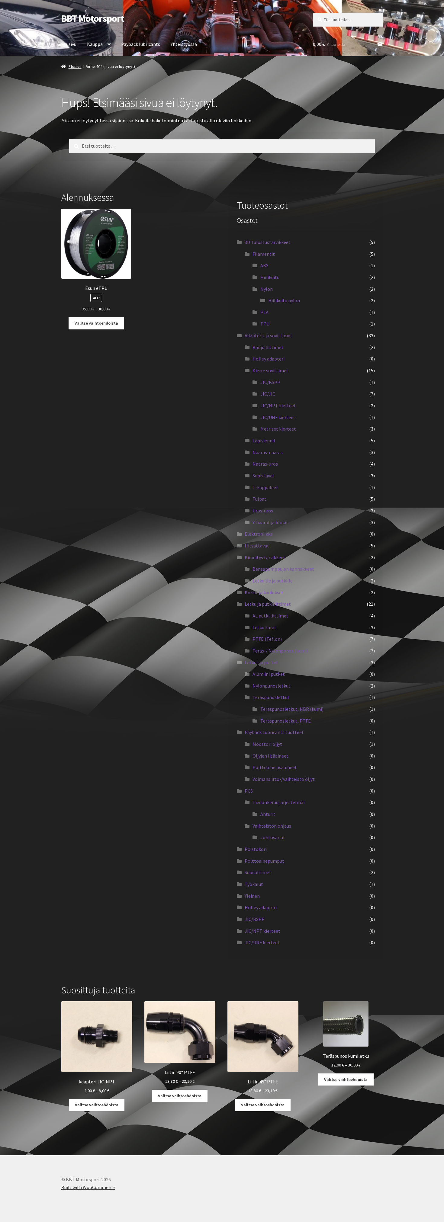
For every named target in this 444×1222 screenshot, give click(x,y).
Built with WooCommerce (88, 1187)
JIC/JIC (267, 394)
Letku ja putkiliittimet (268, 604)
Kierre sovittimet (270, 370)
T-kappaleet (265, 487)
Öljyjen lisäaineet (270, 756)
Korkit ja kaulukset (264, 592)
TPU (264, 324)
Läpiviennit (264, 441)
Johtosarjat (272, 837)
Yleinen (252, 896)
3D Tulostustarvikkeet (268, 242)
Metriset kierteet (278, 429)
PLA (264, 312)
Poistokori (256, 849)
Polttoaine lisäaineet (275, 767)
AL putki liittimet (270, 616)
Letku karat (264, 627)
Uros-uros (263, 511)
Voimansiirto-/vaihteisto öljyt (284, 779)
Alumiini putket (269, 674)
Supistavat (264, 476)
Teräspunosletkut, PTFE (285, 721)
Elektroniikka (259, 534)
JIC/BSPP (270, 382)
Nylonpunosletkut (272, 686)
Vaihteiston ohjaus (272, 826)
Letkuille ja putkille (273, 581)
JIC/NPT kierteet (278, 406)
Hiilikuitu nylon (284, 300)
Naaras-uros (265, 464)
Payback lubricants (140, 44)
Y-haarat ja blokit (270, 522)
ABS (264, 265)
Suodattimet (258, 872)
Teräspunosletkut (271, 697)
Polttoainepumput (264, 861)
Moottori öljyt (267, 744)
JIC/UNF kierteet (277, 417)
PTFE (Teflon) (267, 639)
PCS (249, 791)
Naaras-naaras (268, 452)
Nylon (266, 289)
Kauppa (95, 44)
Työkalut (254, 884)
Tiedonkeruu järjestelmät (279, 802)
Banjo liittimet (268, 347)
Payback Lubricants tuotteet (274, 732)
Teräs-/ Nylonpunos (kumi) (280, 651)
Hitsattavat (257, 546)
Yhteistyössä (184, 44)
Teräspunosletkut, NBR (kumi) (291, 709)
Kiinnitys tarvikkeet (265, 557)
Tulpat (259, 499)
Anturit (267, 814)
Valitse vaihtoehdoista (96, 323)
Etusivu (68, 44)
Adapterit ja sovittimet (268, 335)
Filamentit (264, 254)
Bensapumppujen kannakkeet (283, 569)
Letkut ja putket (261, 662)
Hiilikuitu (269, 277)
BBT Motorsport (92, 18)
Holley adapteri (269, 359)
